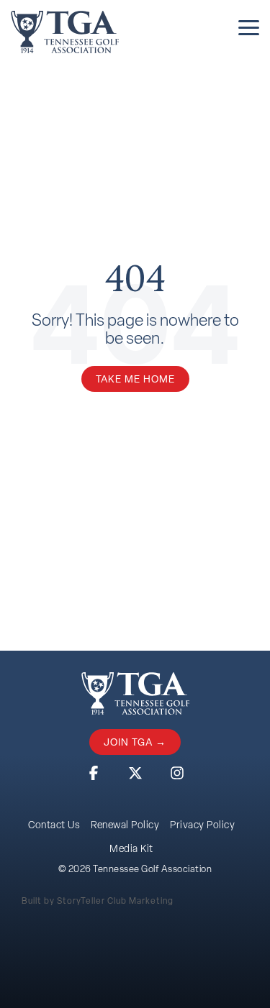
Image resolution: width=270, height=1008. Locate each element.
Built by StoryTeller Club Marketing (98, 901)
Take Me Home (135, 378)
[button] (248, 26)
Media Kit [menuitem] (131, 848)
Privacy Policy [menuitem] (202, 824)
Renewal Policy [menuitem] (125, 824)
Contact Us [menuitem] (54, 824)
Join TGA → (135, 742)
